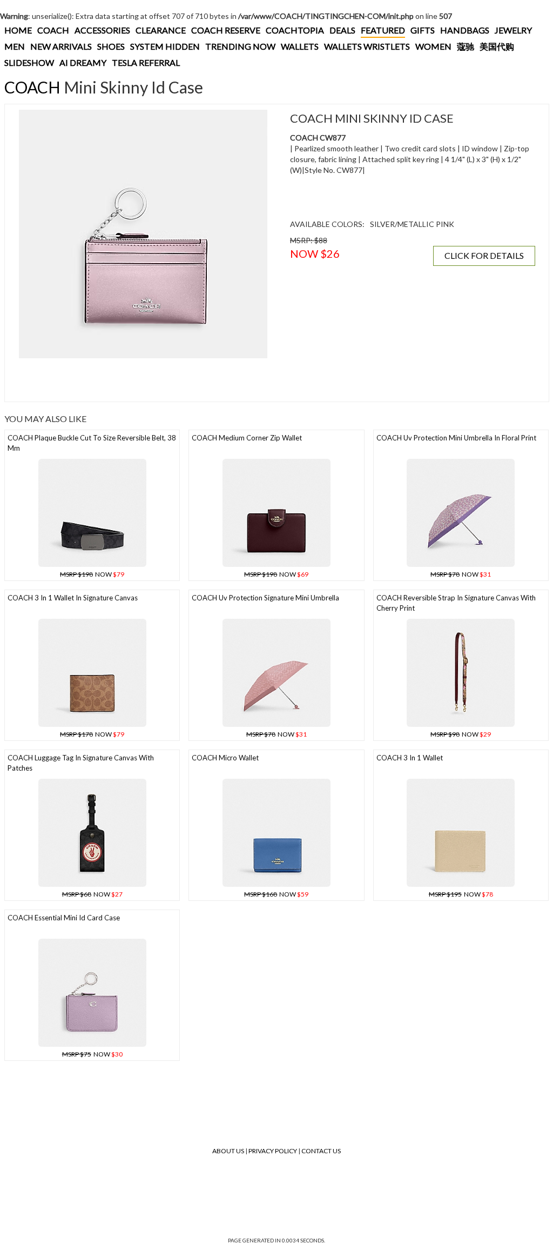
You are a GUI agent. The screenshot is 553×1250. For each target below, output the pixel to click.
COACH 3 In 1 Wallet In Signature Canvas (73, 597)
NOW (92, 574)
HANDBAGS (464, 30)
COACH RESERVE (225, 30)
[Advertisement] (143, 380)
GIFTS (422, 30)
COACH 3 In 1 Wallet (409, 757)
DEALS (342, 30)
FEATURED (383, 30)
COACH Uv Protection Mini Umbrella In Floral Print (456, 437)
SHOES (111, 46)
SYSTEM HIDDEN (165, 46)
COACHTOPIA (295, 30)
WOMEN (433, 46)
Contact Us (321, 1151)
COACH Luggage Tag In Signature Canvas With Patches (81, 762)
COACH (53, 30)
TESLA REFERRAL (146, 62)
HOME (18, 30)
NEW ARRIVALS (61, 46)
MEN (14, 46)
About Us (228, 1151)
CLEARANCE (161, 30)
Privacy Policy (272, 1151)
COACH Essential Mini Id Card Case (64, 917)
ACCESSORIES (102, 30)
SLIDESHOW (29, 62)
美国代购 (497, 46)
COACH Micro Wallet (225, 757)
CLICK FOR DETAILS (484, 255)
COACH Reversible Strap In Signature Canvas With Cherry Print (456, 602)
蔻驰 (465, 46)
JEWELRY (513, 30)
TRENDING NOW (240, 46)
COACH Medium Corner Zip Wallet (247, 437)
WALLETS (300, 46)
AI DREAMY (82, 62)
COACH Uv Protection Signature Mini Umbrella (265, 597)
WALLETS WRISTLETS (367, 46)
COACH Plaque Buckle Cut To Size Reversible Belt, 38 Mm (92, 442)
